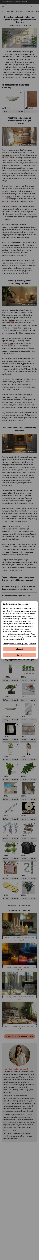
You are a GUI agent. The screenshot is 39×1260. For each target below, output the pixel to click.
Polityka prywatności (9, 644)
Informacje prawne (22, 644)
